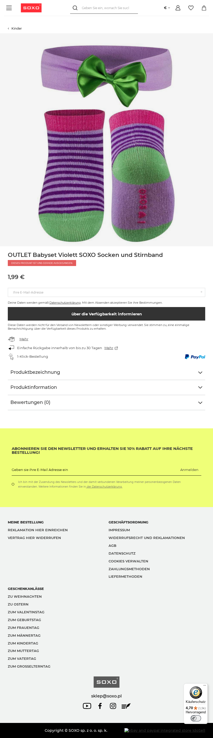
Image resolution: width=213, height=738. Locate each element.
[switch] (196, 718)
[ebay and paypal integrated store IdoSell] (164, 730)
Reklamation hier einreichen (38, 530)
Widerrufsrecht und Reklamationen (147, 538)
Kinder (16, 28)
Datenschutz (122, 553)
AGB (112, 545)
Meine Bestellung (26, 522)
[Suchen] (76, 8)
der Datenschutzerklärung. (104, 486)
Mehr (23, 339)
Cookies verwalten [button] (128, 561)
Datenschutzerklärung (65, 302)
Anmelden (189, 470)
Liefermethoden (125, 576)
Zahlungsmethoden (129, 569)
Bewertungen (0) (30, 402)
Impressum (119, 530)
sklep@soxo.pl (106, 696)
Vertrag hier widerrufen (34, 538)
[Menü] (10, 8)
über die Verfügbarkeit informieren (106, 313)
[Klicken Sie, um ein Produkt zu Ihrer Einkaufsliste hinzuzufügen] (210, 35)
